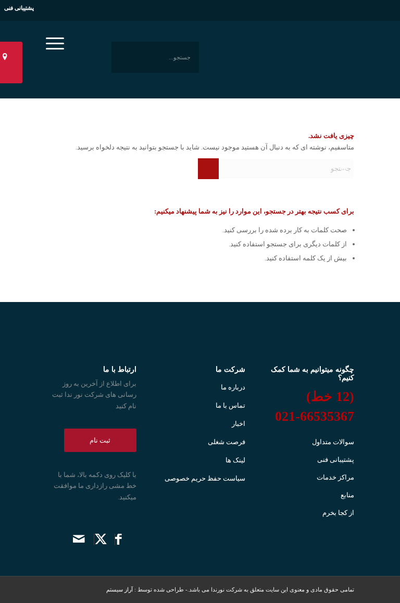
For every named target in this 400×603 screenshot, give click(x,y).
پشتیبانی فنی (19, 8)
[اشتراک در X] (100, 539)
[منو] (58, 33)
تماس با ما (230, 405)
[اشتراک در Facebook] (118, 539)
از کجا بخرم (338, 513)
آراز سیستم (120, 589)
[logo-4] (288, 57)
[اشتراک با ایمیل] (79, 539)
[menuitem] (58, 33)
